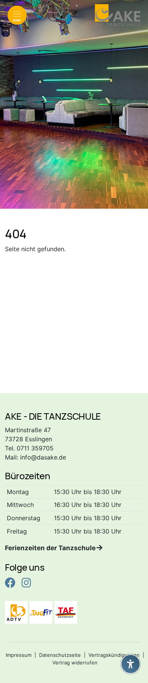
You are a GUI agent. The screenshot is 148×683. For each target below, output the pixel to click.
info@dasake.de (43, 457)
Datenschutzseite (60, 655)
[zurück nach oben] (130, 645)
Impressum (18, 655)
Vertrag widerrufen (75, 662)
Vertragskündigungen (114, 655)
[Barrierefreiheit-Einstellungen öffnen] (130, 664)
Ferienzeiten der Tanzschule (50, 548)
